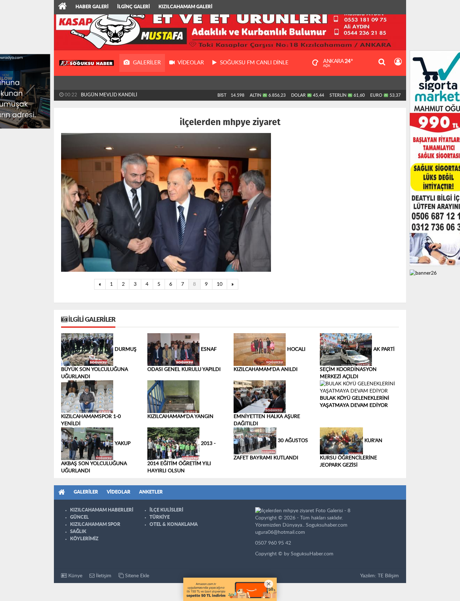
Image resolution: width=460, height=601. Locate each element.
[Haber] (62, 7)
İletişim (103, 575)
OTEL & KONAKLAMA (174, 524)
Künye (74, 575)
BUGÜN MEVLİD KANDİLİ (109, 95)
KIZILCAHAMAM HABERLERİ (101, 510)
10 (219, 284)
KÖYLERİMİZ (84, 539)
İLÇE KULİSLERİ (166, 510)
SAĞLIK (78, 531)
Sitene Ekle (136, 575)
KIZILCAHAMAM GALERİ (185, 7)
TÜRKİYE (160, 517)
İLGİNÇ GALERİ (133, 7)
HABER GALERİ (92, 7)
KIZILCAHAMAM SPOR (95, 524)
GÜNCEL (79, 517)
